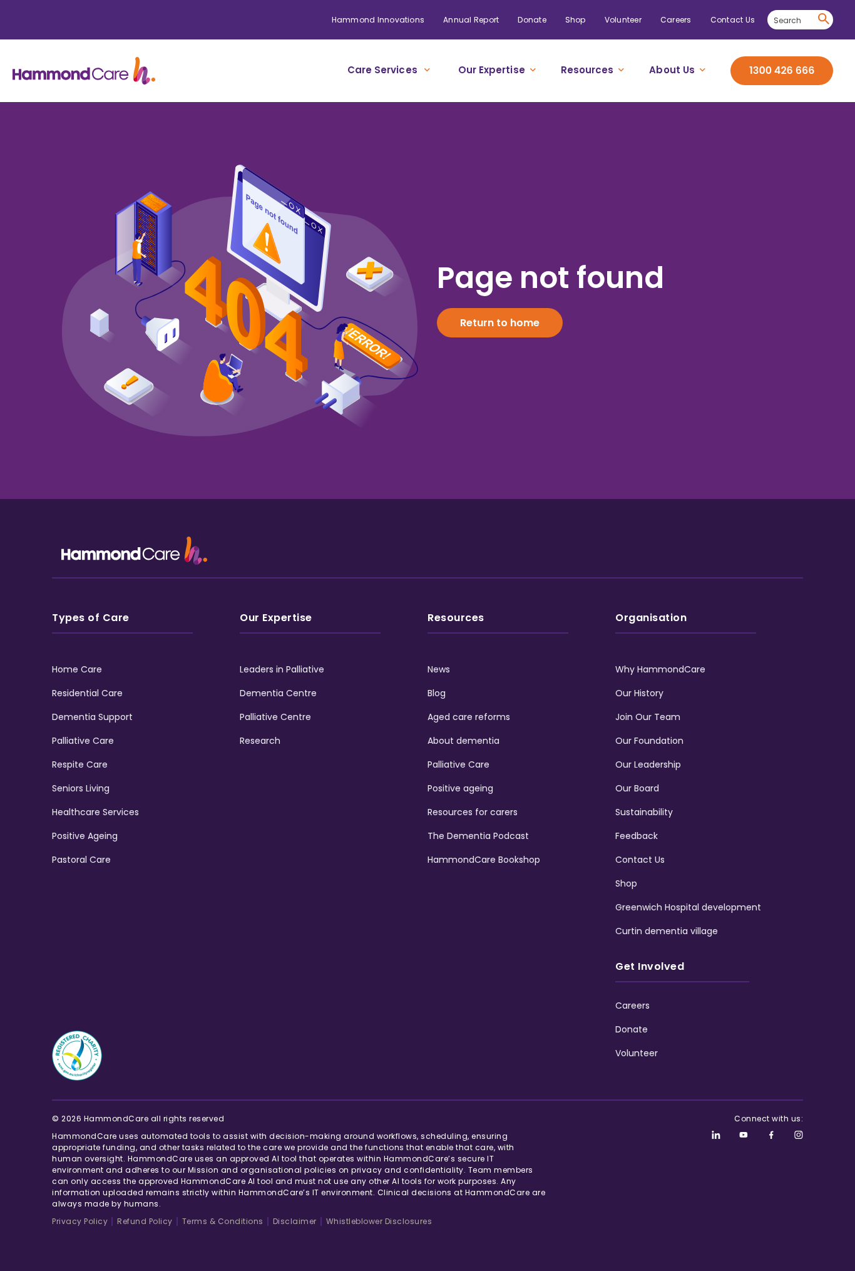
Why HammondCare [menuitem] (660, 669)
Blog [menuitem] (436, 693)
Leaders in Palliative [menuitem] (282, 669)
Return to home (500, 323)
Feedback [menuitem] (636, 836)
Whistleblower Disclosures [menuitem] (379, 1221)
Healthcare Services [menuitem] (95, 812)
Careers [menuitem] (676, 19)
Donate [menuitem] (532, 19)
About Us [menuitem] (672, 69)
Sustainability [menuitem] (644, 812)
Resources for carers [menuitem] (472, 812)
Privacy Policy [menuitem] (80, 1221)
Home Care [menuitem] (77, 669)
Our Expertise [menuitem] (491, 69)
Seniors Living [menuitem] (81, 788)
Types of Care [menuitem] (91, 617)
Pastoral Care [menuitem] (81, 859)
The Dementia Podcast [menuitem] (478, 836)
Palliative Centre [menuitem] (275, 717)
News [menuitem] (438, 669)
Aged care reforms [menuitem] (468, 717)
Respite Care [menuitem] (80, 764)
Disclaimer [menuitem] (295, 1221)
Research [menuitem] (260, 740)
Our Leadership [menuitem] (648, 764)
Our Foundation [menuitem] (649, 740)
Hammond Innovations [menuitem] (378, 19)
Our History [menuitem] (639, 693)
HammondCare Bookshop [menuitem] (483, 859)
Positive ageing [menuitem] (460, 788)
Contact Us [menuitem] (732, 19)
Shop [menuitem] (575, 19)
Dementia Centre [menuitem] (278, 693)
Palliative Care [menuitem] (83, 740)
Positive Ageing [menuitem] (85, 836)
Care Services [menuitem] (382, 69)
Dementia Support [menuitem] (92, 717)
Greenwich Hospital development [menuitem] (688, 907)
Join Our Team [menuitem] (647, 717)
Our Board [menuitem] (637, 788)
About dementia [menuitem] (463, 740)
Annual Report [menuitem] (471, 19)
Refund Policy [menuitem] (145, 1221)
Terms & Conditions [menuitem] (223, 1221)
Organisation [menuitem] (651, 617)
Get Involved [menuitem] (649, 966)
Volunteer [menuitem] (623, 19)
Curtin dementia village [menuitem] (666, 931)
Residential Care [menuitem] (87, 693)
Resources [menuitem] (587, 69)
